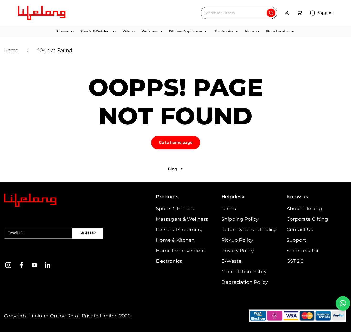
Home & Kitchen (175, 240)
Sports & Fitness (175, 208)
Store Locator (303, 250)
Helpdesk (233, 196)
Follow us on (19, 252)
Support (296, 240)
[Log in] (286, 13)
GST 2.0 (295, 261)
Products (167, 196)
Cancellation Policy (243, 271)
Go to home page (175, 142)
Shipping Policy (240, 219)
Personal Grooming (179, 229)
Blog (172, 169)
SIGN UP (88, 233)
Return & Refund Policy (248, 229)
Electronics (169, 261)
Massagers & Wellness (182, 219)
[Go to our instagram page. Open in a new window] (8, 265)
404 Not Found (54, 50)
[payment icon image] (297, 315)
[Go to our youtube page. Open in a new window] (34, 265)
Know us (297, 196)
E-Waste (231, 261)
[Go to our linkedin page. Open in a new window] (47, 265)
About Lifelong (304, 208)
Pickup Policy (237, 240)
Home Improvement (180, 250)
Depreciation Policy (244, 282)
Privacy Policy (237, 250)
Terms (228, 208)
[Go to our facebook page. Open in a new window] (21, 265)
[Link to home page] (30, 200)
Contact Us (300, 229)
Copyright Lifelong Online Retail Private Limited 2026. (67, 316)
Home (11, 50)
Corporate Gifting (307, 219)
